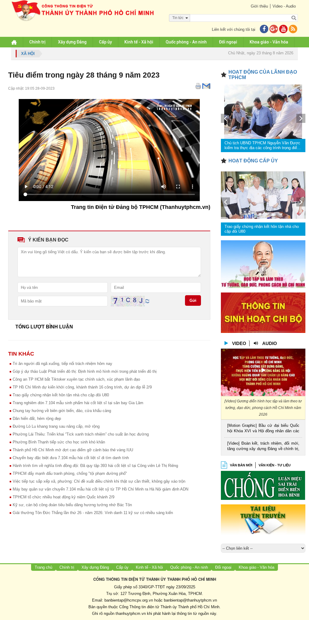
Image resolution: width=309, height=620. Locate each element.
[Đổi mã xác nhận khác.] (147, 301)
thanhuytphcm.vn (131, 613)
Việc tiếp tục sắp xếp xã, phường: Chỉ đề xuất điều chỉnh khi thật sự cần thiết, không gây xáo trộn (99, 481)
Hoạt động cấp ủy (253, 160)
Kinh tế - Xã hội (138, 42)
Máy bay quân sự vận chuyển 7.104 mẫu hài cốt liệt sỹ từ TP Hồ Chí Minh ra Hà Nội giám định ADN (100, 489)
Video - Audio (284, 6)
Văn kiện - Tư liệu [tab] (275, 465)
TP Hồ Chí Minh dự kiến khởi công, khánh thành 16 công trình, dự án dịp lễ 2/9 (82, 387)
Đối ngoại (228, 42)
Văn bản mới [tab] (241, 465)
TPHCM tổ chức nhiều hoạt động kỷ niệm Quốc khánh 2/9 (63, 497)
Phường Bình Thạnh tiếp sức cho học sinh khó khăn (59, 442)
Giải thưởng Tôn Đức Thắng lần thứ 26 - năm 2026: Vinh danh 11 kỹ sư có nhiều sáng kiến (93, 512)
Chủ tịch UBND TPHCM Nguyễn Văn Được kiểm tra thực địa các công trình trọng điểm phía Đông (262, 145)
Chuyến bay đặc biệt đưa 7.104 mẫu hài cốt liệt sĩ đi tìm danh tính (71, 457)
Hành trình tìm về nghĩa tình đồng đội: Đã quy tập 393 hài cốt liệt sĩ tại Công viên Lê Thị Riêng (95, 465)
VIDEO (239, 343)
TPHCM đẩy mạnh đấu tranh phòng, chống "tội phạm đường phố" (70, 473)
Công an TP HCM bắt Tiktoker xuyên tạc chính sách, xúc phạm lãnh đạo (76, 379)
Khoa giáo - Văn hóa (269, 42)
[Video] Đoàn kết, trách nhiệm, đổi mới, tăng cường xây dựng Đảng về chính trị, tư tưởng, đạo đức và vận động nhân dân (263, 446)
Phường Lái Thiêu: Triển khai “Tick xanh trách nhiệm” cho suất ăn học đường (81, 434)
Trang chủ (43, 567)
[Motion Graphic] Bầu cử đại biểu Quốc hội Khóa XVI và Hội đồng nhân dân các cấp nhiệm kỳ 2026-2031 (263, 428)
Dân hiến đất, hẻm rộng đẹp (37, 418)
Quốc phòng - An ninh (186, 42)
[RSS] (293, 29)
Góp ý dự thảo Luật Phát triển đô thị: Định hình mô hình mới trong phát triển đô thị (85, 371)
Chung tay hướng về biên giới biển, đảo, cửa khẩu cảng (62, 410)
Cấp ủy (105, 42)
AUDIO (269, 343)
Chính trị (37, 42)
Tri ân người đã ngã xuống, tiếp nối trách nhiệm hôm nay (62, 363)
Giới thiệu (259, 6)
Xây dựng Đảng (72, 42)
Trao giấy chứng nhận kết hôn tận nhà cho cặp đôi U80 (61, 395)
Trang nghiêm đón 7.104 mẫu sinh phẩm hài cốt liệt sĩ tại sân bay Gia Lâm (78, 403)
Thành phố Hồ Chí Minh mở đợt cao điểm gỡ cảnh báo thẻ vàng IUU (73, 450)
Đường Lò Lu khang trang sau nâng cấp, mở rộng (56, 426)
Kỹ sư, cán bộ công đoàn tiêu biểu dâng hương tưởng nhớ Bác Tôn (72, 505)
